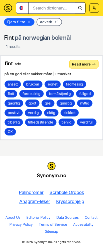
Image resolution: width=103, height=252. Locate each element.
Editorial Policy (38, 217)
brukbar (32, 84)
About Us (13, 217)
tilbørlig (14, 122)
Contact (91, 217)
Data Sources (67, 217)
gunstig (66, 103)
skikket (70, 112)
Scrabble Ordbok (67, 192)
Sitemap (51, 231)
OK (10, 132)
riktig (51, 112)
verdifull (86, 122)
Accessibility (83, 224)
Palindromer (31, 192)
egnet (53, 84)
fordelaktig (31, 94)
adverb (49, 22)
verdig (33, 112)
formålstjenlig (60, 94)
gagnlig (14, 103)
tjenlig (67, 122)
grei (48, 103)
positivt (14, 112)
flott (11, 94)
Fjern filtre (16, 22)
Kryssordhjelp (70, 201)
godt (32, 103)
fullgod (85, 94)
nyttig (84, 103)
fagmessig (74, 84)
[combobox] (57, 8)
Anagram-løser (34, 201)
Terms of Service (53, 224)
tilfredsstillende (40, 122)
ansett (13, 84)
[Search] (80, 8)
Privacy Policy (21, 224)
